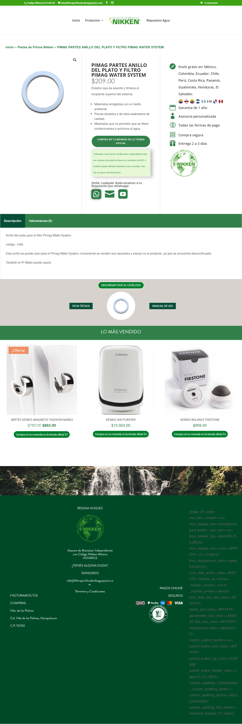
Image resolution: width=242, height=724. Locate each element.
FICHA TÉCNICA (81, 306)
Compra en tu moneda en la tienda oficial (120, 141)
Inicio (76, 20)
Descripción (12, 221)
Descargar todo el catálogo (121, 285)
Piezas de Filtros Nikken (36, 47)
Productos (92, 20)
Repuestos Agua (158, 20)
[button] (74, 60)
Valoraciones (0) (40, 221)
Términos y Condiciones (90, 591)
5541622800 (90, 573)
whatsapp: (122, 186)
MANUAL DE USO (162, 306)
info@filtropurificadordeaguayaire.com (90, 582)
